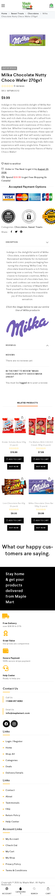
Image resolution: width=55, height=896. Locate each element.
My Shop (10, 857)
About (9, 796)
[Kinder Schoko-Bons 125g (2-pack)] (14, 425)
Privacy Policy (13, 864)
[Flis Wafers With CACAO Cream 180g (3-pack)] (41, 425)
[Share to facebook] (11, 232)
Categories (12, 760)
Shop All (10, 753)
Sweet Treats (17, 13)
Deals (9, 766)
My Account (12, 839)
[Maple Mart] (27, 5)
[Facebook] (6, 723)
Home (4, 13)
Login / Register (14, 741)
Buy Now (13, 467)
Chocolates (33, 13)
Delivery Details (14, 772)
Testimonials (12, 802)
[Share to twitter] (16, 232)
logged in (24, 382)
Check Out (11, 845)
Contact (10, 790)
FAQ (8, 808)
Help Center (12, 821)
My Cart (10, 851)
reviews (19, 85)
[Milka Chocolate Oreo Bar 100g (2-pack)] (41, 486)
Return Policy (13, 815)
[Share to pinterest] (21, 232)
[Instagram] (14, 723)
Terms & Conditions (16, 870)
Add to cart (22, 417)
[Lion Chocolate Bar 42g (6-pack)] (14, 486)
